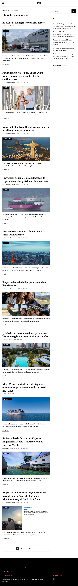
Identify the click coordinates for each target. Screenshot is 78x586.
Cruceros (7, 399)
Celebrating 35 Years (37, 579)
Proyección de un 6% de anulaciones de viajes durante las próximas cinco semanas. (25, 179)
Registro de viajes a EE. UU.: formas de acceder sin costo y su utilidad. (63, 42)
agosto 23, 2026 (20, 25)
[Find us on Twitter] (54, 579)
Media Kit (5, 581)
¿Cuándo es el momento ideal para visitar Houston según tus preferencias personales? (25, 334)
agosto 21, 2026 (20, 237)
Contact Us (16, 579)
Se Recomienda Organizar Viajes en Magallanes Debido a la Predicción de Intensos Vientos (22, 441)
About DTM (25, 579)
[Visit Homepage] (39, 3)
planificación (14, 10)
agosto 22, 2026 (20, 82)
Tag (8, 10)
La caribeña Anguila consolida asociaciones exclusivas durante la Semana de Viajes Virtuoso (64, 26)
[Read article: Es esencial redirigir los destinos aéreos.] (26, 41)
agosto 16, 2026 (20, 502)
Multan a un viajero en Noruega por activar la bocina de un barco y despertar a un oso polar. (64, 56)
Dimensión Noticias (9, 26)
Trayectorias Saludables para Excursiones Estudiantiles (24, 283)
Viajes (6, 31)
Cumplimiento (6, 579)
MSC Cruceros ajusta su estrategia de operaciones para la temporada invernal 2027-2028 (24, 387)
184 (30, 548)
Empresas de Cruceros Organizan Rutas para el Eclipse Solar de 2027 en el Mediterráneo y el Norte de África (24, 495)
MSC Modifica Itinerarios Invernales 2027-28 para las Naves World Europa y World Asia (64, 34)
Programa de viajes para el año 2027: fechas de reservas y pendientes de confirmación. (22, 76)
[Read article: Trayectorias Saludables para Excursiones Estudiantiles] (26, 304)
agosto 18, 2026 (20, 448)
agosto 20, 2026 (20, 394)
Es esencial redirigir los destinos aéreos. (23, 22)
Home (4, 10)
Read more (5, 64)
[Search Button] (75, 3)
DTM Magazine (11, 571)
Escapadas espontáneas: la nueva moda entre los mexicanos (23, 232)
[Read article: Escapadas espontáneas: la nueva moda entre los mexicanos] (26, 253)
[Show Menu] (3, 3)
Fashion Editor (8, 340)
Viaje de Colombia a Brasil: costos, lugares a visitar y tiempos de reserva (25, 128)
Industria (7, 138)
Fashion (7, 344)
